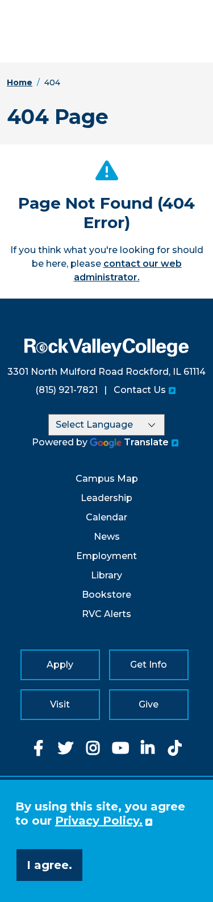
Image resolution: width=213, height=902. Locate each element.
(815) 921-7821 (66, 389)
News (107, 536)
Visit (60, 704)
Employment (106, 556)
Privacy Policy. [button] (99, 820)
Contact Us (140, 389)
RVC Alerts (106, 614)
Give (148, 704)
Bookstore (106, 594)
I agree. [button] (49, 865)
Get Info (148, 664)
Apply (60, 664)
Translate (146, 442)
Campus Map (107, 478)
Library (106, 575)
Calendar (106, 517)
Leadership (106, 498)
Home (19, 82)
